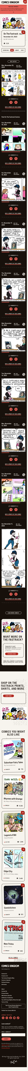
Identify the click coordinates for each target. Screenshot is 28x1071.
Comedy (7, 769)
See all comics (13, 957)
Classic (7, 878)
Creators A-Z (5, 976)
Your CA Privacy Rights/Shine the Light (11, 1000)
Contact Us (4, 991)
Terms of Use (5, 1002)
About (3, 989)
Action (7, 842)
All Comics (4, 984)
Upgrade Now (12, 654)
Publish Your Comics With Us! (9, 1010)
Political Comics (5, 982)
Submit (6, 1039)
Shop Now (9, 696)
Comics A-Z (4, 973)
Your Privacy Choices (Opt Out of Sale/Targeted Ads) (13, 1006)
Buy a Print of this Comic (13, 107)
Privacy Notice (6, 1047)
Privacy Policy (5, 993)
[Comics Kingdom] (10, 966)
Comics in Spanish (6, 980)
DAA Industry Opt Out (7, 995)
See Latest (14, 61)
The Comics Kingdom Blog (8, 978)
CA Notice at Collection (7, 997)
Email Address (6, 1032)
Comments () (14, 99)
